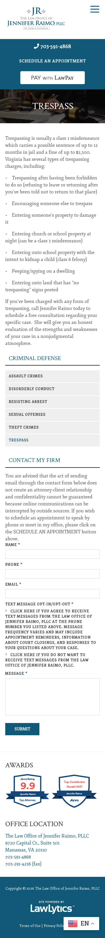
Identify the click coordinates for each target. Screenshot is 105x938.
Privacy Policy (55, 926)
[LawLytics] (52, 907)
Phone (13, 565)
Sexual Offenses (27, 414)
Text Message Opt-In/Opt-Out (39, 604)
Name (12, 545)
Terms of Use (30, 926)
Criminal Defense (35, 358)
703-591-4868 (56, 46)
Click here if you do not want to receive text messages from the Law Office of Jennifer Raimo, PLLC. (47, 660)
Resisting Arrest (28, 402)
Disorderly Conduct (32, 389)
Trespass (19, 440)
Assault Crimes (26, 376)
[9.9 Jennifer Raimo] (27, 807)
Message (16, 673)
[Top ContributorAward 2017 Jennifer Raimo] (74, 807)
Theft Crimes (24, 427)
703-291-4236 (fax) (23, 864)
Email (13, 584)
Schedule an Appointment (52, 61)
